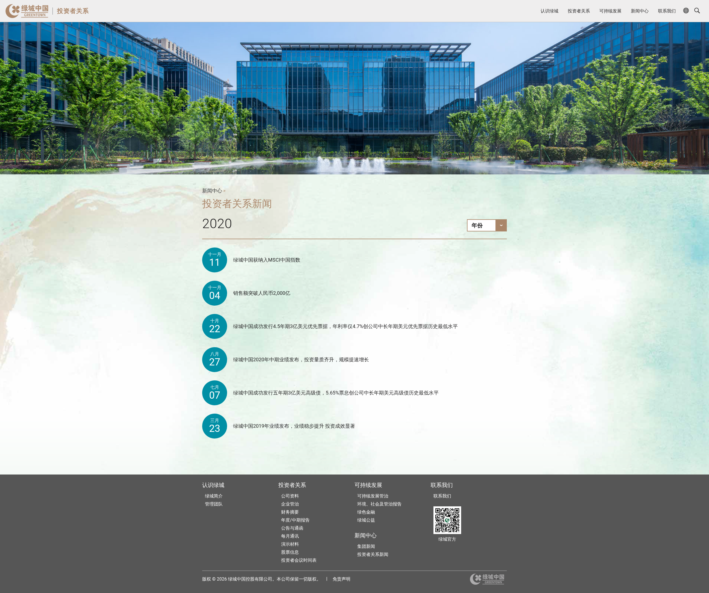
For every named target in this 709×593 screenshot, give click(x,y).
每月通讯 (290, 536)
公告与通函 (292, 528)
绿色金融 (366, 512)
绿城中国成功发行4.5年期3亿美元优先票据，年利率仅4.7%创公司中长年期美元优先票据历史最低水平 (345, 326)
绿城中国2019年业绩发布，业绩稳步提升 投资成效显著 (294, 426)
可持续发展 (610, 11)
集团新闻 (366, 546)
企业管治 (290, 504)
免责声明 (341, 579)
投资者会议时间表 (299, 560)
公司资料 (290, 496)
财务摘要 (290, 512)
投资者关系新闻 (372, 554)
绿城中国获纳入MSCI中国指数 (266, 260)
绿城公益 (366, 520)
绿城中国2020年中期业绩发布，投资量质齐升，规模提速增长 (301, 359)
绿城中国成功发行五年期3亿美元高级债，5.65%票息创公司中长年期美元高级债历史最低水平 (336, 393)
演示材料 (290, 544)
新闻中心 (640, 11)
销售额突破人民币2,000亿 (261, 293)
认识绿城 (549, 11)
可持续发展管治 (372, 496)
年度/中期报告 (295, 520)
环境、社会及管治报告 (379, 504)
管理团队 (214, 504)
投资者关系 (73, 10)
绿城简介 (214, 496)
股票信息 (290, 552)
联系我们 (667, 11)
